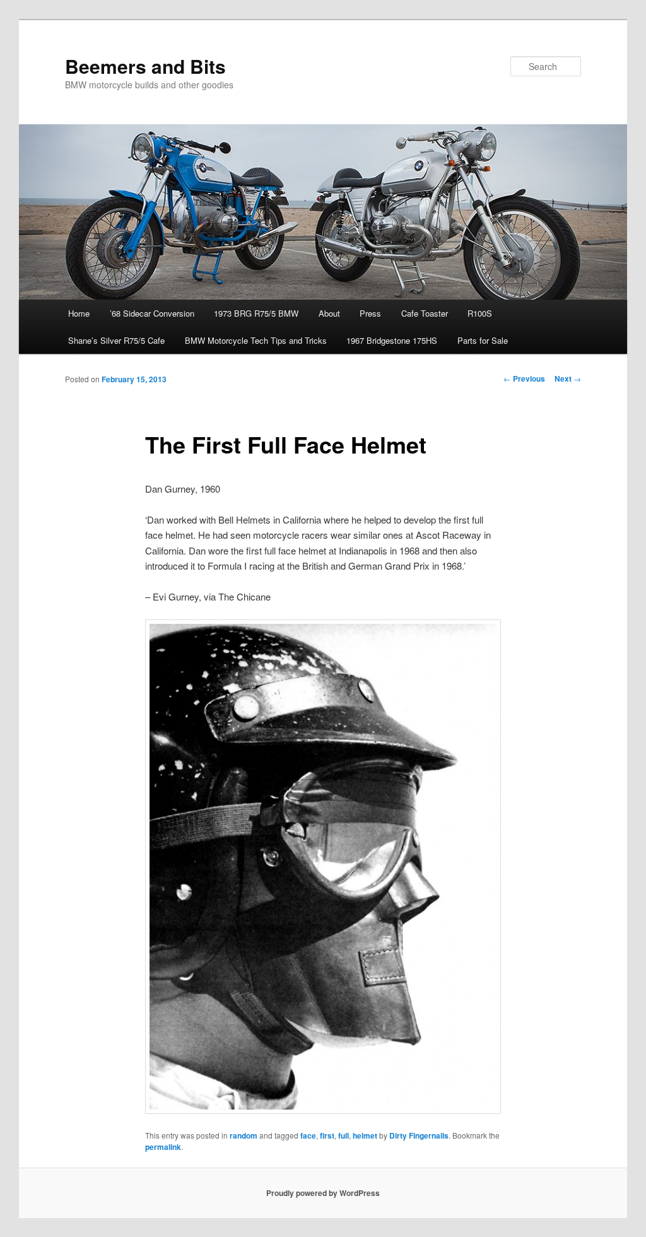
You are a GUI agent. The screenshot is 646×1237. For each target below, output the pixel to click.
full (343, 1135)
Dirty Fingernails (419, 1135)
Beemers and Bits (145, 65)
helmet (365, 1135)
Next (568, 378)
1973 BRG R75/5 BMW (256, 313)
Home (79, 313)
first (327, 1135)
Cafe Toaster (424, 313)
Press (370, 313)
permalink (163, 1146)
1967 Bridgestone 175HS (391, 340)
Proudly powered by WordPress (323, 1193)
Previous (524, 378)
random (243, 1135)
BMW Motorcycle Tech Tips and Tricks (256, 340)
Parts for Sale (482, 340)
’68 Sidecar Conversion (152, 313)
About (329, 313)
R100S (479, 313)
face (308, 1135)
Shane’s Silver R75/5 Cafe (116, 340)
